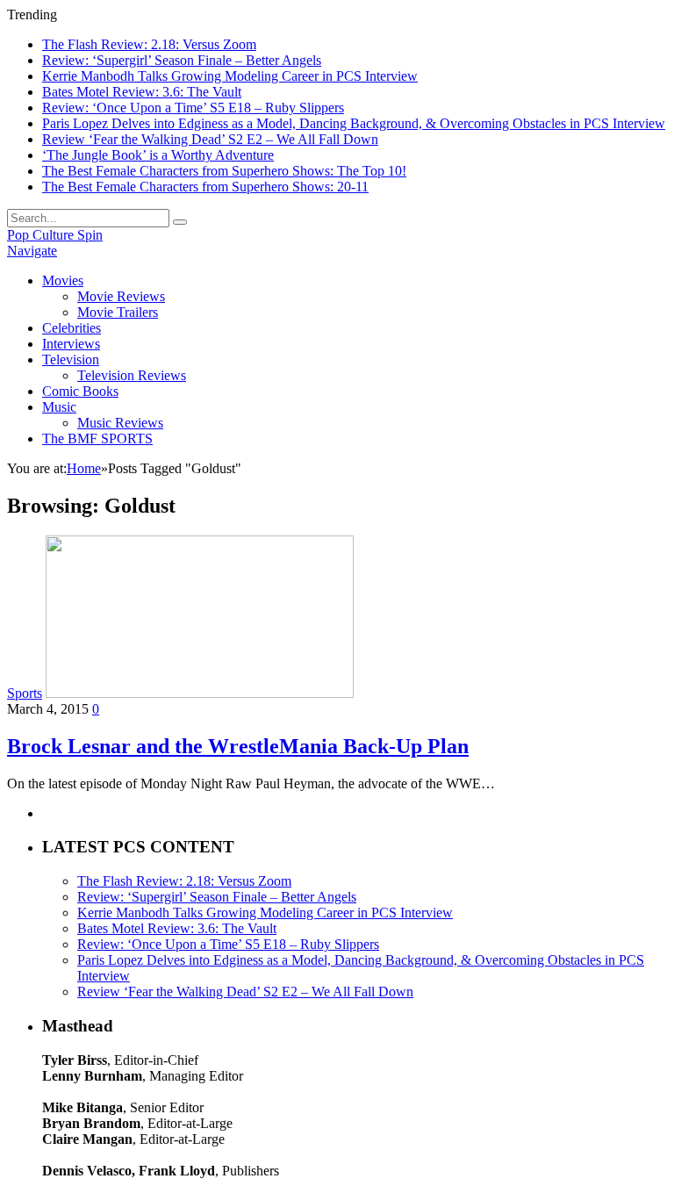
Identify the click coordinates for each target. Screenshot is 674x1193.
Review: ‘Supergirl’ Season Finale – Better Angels (181, 60)
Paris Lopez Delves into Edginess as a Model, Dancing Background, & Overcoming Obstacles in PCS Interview (353, 123)
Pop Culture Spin (55, 234)
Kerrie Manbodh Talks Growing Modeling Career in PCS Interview (230, 75)
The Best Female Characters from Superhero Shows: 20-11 (205, 186)
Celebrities (71, 327)
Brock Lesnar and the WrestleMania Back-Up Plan (238, 746)
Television (70, 359)
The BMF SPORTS (97, 438)
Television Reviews (131, 375)
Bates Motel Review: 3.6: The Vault (141, 91)
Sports (24, 693)
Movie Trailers (117, 312)
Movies (62, 280)
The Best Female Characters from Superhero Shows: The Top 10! (224, 170)
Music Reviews (120, 422)
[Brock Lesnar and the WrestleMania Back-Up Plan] (200, 693)
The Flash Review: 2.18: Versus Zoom (149, 44)
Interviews (71, 343)
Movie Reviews (121, 296)
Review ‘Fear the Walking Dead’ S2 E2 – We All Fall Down (210, 139)
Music (59, 406)
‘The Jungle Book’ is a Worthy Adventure (158, 154)
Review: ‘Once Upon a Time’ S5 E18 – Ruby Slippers (193, 107)
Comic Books (80, 391)
